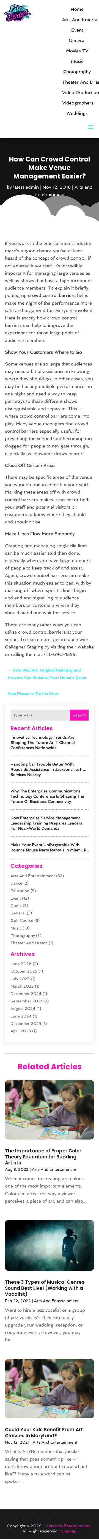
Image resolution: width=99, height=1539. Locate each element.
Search (79, 715)
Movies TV (77, 50)
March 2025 (22, 986)
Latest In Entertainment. (69, 1526)
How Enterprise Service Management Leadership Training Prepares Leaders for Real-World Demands (46, 823)
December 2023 (25, 1023)
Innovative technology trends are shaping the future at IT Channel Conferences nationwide (42, 742)
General (77, 40)
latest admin (26, 187)
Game (16, 905)
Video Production (77, 92)
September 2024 (26, 1001)
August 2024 (22, 1008)
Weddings (77, 113)
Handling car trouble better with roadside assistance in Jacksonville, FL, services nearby (48, 769)
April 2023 (20, 1031)
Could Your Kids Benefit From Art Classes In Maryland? (44, 1432)
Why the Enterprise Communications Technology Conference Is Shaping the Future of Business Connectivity (47, 796)
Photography (77, 71)
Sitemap (68, 1531)
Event (77, 30)
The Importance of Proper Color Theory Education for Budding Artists (43, 1156)
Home (77, 9)
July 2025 (20, 979)
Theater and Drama (77, 82)
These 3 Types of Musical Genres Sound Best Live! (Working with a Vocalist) (44, 1288)
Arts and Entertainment (77, 19)
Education (19, 891)
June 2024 (21, 1016)
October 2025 (23, 971)
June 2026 (21, 964)
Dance (16, 883)
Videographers (77, 103)
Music (77, 61)
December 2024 (26, 993)
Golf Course (21, 920)
